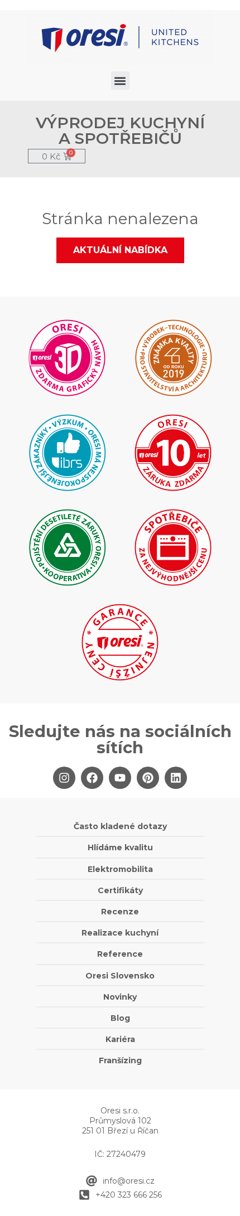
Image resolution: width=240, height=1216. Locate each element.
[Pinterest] (148, 778)
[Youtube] (120, 778)
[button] (120, 80)
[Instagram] (64, 778)
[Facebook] (92, 778)
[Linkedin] (176, 778)
